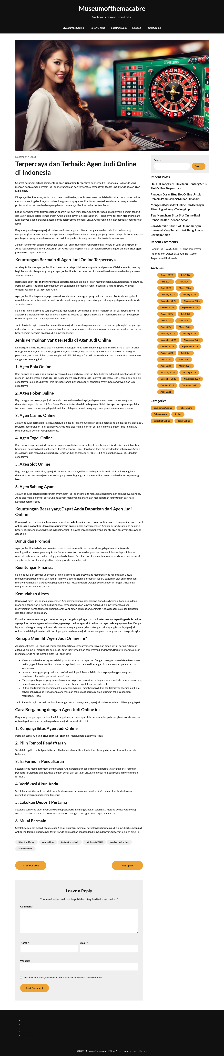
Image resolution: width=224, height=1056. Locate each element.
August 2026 (167, 275)
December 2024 (168, 340)
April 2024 (166, 366)
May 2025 (184, 320)
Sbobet (136, 27)
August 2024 (167, 353)
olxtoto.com (28, 1035)
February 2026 (168, 294)
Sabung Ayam (119, 27)
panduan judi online (119, 842)
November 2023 (192, 378)
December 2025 (168, 301)
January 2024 (189, 372)
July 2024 (186, 353)
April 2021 (166, 391)
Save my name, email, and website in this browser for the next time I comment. (62, 977)
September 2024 (190, 346)
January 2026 (189, 294)
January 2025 (189, 333)
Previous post (31, 865)
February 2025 (168, 333)
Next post (127, 865)
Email (84, 942)
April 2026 (166, 288)
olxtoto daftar (30, 1027)
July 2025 (186, 314)
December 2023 (168, 378)
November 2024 (192, 340)
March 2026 (185, 288)
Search (157, 160)
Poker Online (97, 27)
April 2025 (166, 327)
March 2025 (185, 327)
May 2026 (184, 281)
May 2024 (184, 359)
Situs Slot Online (26, 842)
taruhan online (25, 848)
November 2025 (192, 301)
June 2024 (166, 359)
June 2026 (166, 281)
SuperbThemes (139, 1051)
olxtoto (26, 1019)
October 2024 (167, 346)
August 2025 (167, 314)
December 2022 (189, 385)
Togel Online (153, 27)
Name (24, 942)
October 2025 (167, 307)
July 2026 (186, 275)
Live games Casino (73, 27)
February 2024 (168, 372)
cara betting (48, 842)
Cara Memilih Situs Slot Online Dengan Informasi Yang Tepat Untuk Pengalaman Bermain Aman (177, 230)
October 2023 (167, 385)
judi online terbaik (70, 842)
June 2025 (166, 320)
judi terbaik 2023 (94, 842)
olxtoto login (29, 1023)
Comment (26, 906)
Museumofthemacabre (112, 8)
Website (25, 960)
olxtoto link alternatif (34, 1031)
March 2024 (185, 366)
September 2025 (190, 307)
